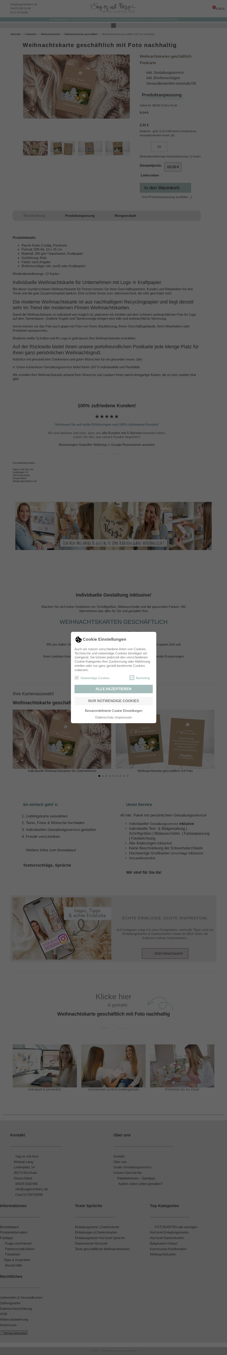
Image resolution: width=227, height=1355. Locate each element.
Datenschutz (104, 717)
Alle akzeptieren (113, 689)
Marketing (143, 678)
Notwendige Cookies (95, 678)
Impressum (123, 717)
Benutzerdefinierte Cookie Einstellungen (113, 711)
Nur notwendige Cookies (113, 701)
